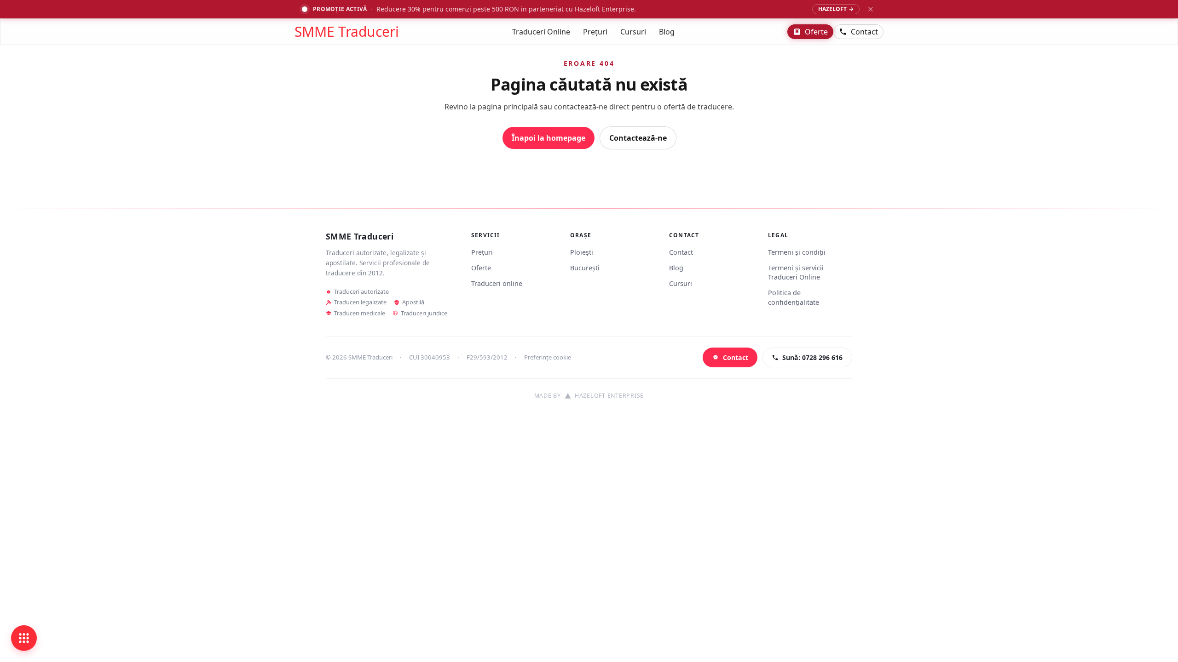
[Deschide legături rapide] (24, 638)
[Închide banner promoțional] (870, 9)
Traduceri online (496, 283)
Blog (667, 32)
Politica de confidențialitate (793, 297)
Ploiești (581, 252)
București (585, 267)
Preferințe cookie (547, 357)
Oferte (816, 32)
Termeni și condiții (797, 252)
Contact (864, 32)
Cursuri (633, 32)
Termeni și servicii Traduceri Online (796, 272)
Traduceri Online (541, 32)
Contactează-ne (638, 138)
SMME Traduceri (346, 31)
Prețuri (595, 32)
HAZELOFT (836, 9)
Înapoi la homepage (548, 138)
